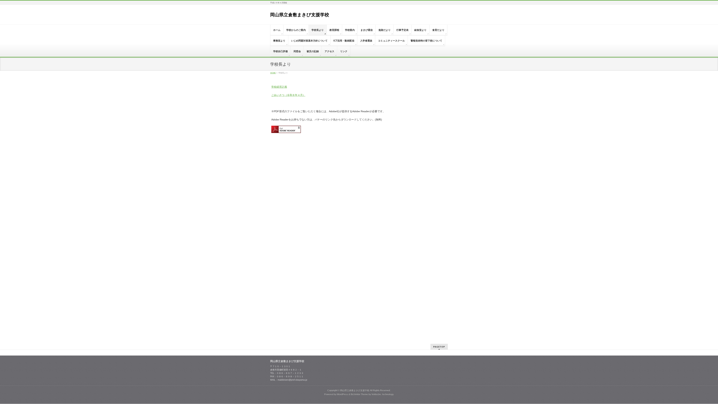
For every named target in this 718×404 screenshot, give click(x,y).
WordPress (342, 394)
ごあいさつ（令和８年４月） (288, 95)
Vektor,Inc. (377, 394)
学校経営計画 (279, 86)
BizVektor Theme (359, 394)
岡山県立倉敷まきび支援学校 (299, 14)
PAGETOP (439, 346)
